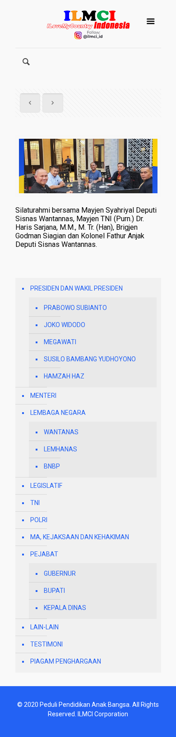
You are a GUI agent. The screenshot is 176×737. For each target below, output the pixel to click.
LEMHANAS (60, 449)
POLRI (38, 519)
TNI (35, 502)
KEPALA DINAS (65, 607)
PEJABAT (44, 554)
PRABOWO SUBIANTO (75, 307)
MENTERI (43, 395)
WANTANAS (61, 432)
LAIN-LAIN (44, 627)
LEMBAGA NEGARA (58, 412)
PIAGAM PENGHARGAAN (65, 661)
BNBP (52, 466)
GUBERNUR (60, 573)
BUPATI (54, 590)
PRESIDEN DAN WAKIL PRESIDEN (76, 288)
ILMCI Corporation (103, 714)
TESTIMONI (46, 644)
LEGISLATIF (46, 485)
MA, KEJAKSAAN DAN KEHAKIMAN (79, 537)
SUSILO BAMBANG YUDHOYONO (90, 359)
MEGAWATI (60, 342)
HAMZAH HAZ (64, 376)
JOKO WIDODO (64, 324)
